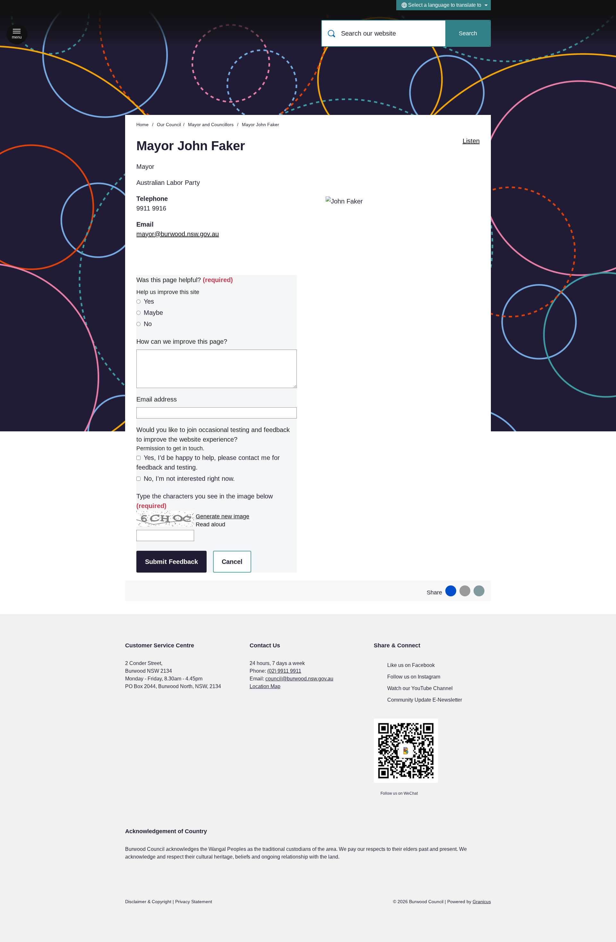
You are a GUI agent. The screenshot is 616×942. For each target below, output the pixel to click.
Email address (156, 399)
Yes (149, 301)
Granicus (482, 901)
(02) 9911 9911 (284, 671)
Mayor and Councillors (211, 124)
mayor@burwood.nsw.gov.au (177, 234)
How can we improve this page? (181, 341)
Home (142, 124)
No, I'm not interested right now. (189, 478)
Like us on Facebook (411, 665)
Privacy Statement (193, 901)
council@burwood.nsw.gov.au (299, 678)
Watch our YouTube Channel (420, 688)
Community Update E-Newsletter (424, 700)
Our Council (169, 124)
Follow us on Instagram (413, 676)
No (148, 323)
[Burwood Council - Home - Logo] (171, 34)
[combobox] (443, 5)
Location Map (265, 686)
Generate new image (222, 516)
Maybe (153, 312)
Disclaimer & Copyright (148, 901)
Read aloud (210, 524)
